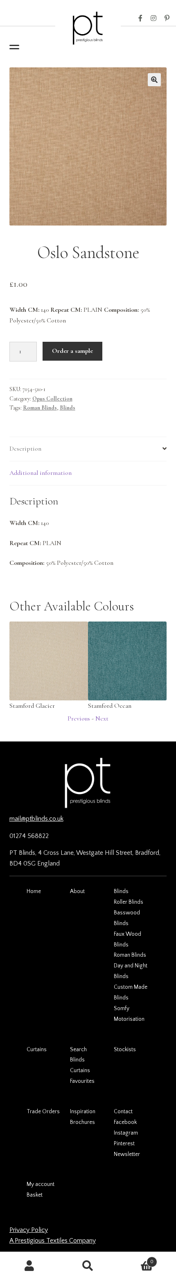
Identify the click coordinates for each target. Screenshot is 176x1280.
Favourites (82, 1081)
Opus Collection (52, 398)
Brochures (82, 1122)
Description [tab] (25, 448)
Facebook (140, 18)
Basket (35, 1195)
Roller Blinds (128, 902)
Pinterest (167, 18)
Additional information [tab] (40, 473)
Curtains (37, 1049)
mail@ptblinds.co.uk (36, 818)
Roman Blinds (40, 407)
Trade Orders (43, 1111)
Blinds (67, 407)
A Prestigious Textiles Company (52, 1240)
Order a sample (72, 351)
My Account (29, 1266)
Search (78, 1049)
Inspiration (82, 1111)
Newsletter (127, 1154)
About (77, 891)
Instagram (153, 18)
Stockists (125, 1049)
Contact (123, 1111)
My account (40, 1184)
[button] (154, 79)
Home (34, 891)
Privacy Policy (28, 1230)
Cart (135, 1258)
